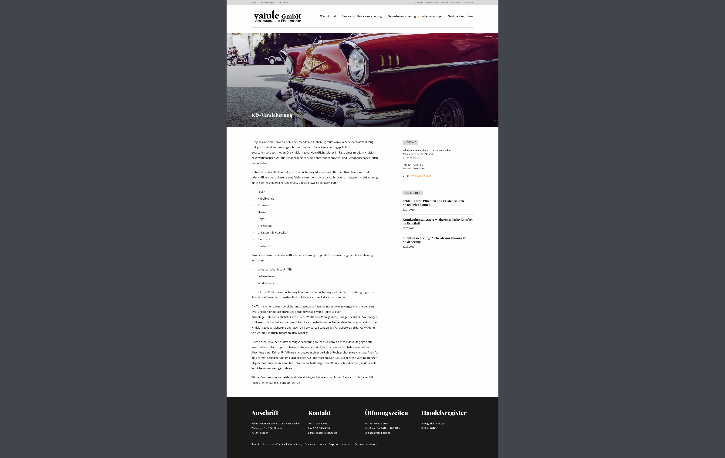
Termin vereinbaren (366, 444)
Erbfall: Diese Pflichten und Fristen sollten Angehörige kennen (433, 203)
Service (346, 16)
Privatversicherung (369, 16)
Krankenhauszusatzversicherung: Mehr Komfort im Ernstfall (438, 221)
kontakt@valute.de (421, 175)
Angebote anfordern (340, 444)
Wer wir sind (328, 16)
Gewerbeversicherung (402, 16)
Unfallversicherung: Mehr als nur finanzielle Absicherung (434, 240)
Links (470, 16)
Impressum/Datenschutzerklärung (443, 2)
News (323, 444)
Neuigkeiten (456, 16)
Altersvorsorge (432, 16)
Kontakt (419, 2)
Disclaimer (468, 2)
